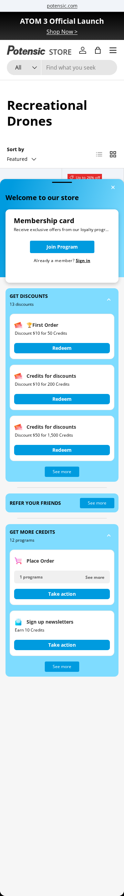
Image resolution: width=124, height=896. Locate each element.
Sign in (83, 260)
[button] (62, 300)
